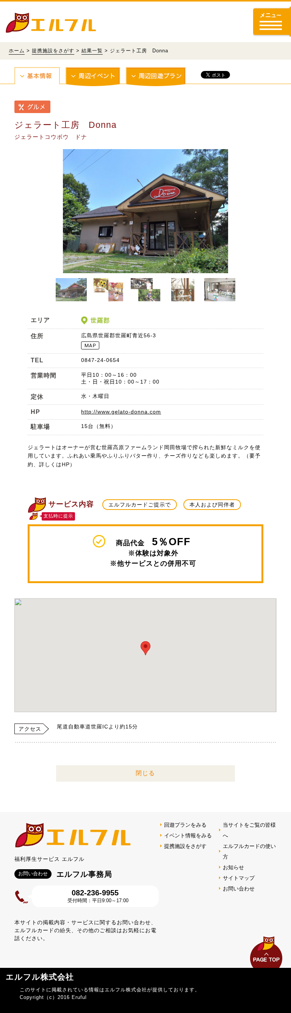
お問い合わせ (239, 889)
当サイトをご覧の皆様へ (249, 830)
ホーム (17, 50)
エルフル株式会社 (40, 976)
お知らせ (233, 867)
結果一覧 (92, 50)
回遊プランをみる (185, 825)
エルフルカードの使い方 (249, 851)
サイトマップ (239, 878)
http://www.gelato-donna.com (121, 412)
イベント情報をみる (188, 835)
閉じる (145, 773)
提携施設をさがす (53, 50)
